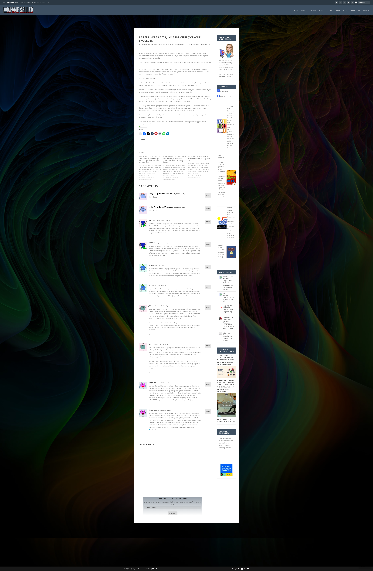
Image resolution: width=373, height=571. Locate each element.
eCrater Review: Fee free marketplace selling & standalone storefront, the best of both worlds (228, 283)
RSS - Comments (225, 97)
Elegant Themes (137, 569)
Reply (208, 195)
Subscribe (172, 513)
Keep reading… (227, 76)
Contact (329, 10)
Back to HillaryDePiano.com (348, 10)
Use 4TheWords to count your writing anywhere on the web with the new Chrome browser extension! (225, 359)
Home (296, 10)
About (304, 10)
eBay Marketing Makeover (221, 157)
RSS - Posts (224, 91)
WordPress (155, 569)
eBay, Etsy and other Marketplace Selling (171, 44)
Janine (151, 306)
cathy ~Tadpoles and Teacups (160, 194)
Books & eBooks (316, 10)
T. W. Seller (144, 44)
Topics (366, 10)
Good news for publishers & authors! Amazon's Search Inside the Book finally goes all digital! (228, 323)
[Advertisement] (186, 551)
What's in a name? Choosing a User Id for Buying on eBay (228, 297)
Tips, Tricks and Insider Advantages (196, 44)
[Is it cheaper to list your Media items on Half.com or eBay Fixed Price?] (200, 167)
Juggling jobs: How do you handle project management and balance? (228, 309)
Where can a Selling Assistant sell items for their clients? (228, 336)
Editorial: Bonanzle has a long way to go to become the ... (33, 2)
